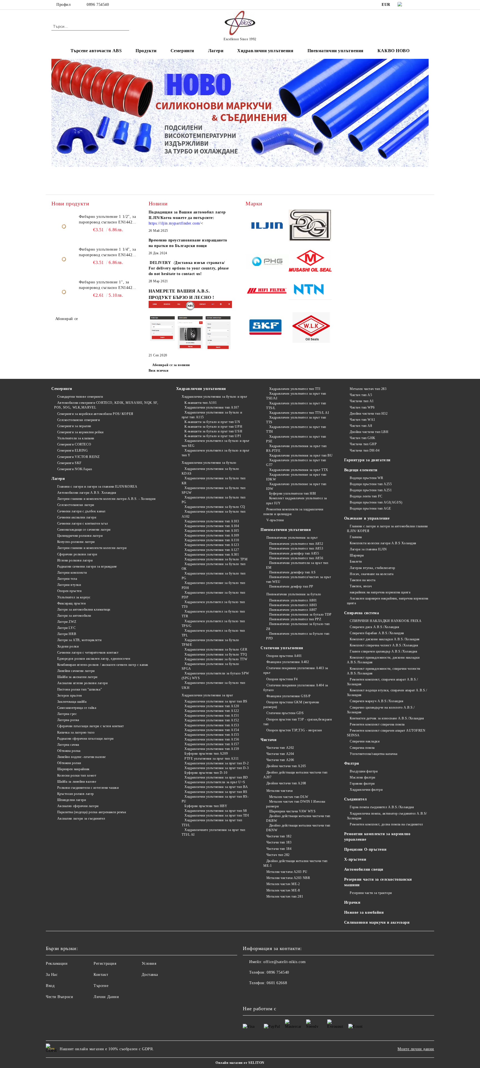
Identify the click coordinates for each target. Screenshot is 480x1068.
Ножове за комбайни (364, 912)
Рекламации (57, 963)
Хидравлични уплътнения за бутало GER (215, 649)
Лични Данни (106, 997)
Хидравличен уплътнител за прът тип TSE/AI (296, 396)
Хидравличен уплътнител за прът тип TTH (296, 429)
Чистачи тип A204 (280, 754)
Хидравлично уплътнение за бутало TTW (215, 659)
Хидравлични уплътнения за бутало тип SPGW (214, 490)
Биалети (356, 561)
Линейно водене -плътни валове (81, 757)
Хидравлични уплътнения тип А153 (211, 725)
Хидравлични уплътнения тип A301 (211, 554)
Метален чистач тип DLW (288, 797)
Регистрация (105, 963)
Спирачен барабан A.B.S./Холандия (377, 633)
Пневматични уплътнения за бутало (293, 594)
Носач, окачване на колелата (371, 574)
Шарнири (357, 555)
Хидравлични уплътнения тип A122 (211, 711)
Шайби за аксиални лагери (77, 677)
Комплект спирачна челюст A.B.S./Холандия (384, 645)
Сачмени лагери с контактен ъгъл (82, 523)
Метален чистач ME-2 (283, 884)
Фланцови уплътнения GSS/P (288, 696)
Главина (356, 537)
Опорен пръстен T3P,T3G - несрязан (294, 730)
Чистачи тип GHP (363, 444)
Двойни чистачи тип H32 (369, 413)
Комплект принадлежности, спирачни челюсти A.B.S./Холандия (384, 671)
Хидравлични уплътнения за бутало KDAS (210, 471)
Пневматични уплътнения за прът (292, 538)
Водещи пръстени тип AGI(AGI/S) (376, 502)
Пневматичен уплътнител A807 (293, 610)
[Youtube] (259, 994)
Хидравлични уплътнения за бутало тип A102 (214, 514)
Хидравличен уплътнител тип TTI (294, 389)
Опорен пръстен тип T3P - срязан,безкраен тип (297, 721)
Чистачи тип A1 (362, 401)
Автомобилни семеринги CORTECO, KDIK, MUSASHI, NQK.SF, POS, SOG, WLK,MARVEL (106, 405)
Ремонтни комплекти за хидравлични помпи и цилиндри (293, 511)
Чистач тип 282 (277, 855)
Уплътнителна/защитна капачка (374, 754)
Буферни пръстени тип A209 (206, 753)
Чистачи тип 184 (278, 849)
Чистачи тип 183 (278, 842)
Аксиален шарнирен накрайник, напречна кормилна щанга (387, 600)
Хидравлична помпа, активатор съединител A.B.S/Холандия (387, 816)
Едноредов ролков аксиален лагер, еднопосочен (93, 659)
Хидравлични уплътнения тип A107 (211, 407)
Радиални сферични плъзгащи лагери (85, 738)
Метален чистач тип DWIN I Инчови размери (295, 804)
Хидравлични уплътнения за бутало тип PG (214, 499)
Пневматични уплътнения (286, 530)
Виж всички (159, 370)
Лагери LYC (66, 628)
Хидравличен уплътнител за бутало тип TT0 (213, 604)
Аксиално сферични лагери (78, 806)
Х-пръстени (355, 859)
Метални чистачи (279, 791)
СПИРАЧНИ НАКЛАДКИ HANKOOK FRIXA (385, 621)
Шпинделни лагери (71, 800)
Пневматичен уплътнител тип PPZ (295, 619)
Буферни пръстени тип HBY (205, 806)
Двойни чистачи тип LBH (369, 432)
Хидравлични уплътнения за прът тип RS (216, 792)
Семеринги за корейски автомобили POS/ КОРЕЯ (95, 414)
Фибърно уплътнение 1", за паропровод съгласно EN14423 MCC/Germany (106, 285)
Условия (149, 963)
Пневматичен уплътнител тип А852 (296, 544)
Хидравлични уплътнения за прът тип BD (216, 777)
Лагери (58, 479)
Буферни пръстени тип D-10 (205, 773)
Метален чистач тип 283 (368, 389)
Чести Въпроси (59, 997)
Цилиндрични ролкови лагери (79, 536)
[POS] (267, 262)
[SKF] (267, 328)
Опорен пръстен (69, 591)
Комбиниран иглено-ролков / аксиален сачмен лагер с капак (102, 665)
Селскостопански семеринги (78, 420)
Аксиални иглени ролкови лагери (82, 683)
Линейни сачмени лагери (76, 671)
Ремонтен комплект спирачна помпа (377, 724)
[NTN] (310, 292)
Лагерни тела (67, 579)
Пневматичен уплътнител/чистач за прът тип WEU (298, 579)
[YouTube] (425, 5)
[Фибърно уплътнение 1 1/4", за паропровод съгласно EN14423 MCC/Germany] (63, 259)
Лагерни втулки (69, 585)
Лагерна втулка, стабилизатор (372, 568)
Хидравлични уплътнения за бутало (209, 463)
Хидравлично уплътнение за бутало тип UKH (213, 685)
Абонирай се (66, 319)
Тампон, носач (361, 586)
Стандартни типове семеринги (80, 397)
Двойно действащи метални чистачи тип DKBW (298, 818)
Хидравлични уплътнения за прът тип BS (216, 701)
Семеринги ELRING (72, 450)
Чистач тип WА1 (362, 420)
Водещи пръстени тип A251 (371, 490)
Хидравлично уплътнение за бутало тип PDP (213, 595)
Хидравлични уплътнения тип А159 (211, 749)
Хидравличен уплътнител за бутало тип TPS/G (213, 623)
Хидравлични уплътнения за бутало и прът (214, 397)
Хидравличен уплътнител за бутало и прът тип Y (215, 453)
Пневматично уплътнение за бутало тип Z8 (298, 626)
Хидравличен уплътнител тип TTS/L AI (299, 413)
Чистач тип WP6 (362, 407)
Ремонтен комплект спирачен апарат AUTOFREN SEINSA (386, 733)
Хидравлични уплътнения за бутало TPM (216, 559)
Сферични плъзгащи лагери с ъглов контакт (90, 726)
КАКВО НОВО (394, 50)
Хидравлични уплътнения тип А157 (211, 744)
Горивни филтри (362, 783)
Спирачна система (361, 613)
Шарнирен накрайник (73, 769)
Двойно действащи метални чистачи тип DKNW (298, 827)
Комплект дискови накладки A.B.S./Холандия (385, 639)
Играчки (352, 902)
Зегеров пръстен (69, 695)
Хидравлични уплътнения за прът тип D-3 (216, 768)
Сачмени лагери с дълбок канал (81, 511)
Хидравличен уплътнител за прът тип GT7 (296, 462)
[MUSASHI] (310, 262)
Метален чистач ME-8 (283, 890)
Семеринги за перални (74, 426)
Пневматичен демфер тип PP (291, 586)
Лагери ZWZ (66, 622)
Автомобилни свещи (364, 869)
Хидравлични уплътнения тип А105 (211, 531)
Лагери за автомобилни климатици (83, 609)
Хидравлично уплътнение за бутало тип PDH (213, 585)
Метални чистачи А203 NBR (288, 878)
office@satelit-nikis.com (284, 962)
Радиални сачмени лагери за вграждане (87, 566)
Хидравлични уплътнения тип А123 (211, 545)
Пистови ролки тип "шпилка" (79, 689)
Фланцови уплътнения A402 (287, 662)
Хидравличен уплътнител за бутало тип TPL (213, 633)
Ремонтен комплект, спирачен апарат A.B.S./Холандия (382, 681)
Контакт (101, 975)
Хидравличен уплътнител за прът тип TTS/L (296, 405)
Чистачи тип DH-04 (365, 450)
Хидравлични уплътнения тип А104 (211, 526)
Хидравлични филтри (366, 790)
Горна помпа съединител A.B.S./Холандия (382, 807)
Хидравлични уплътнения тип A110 (211, 540)
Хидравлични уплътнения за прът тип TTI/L (212, 822)
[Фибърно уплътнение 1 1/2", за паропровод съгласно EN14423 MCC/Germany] (63, 226)
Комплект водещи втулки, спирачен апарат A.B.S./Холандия (387, 692)
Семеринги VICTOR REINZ (78, 457)
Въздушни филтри (364, 771)
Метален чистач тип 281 (284, 896)
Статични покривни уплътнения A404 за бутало (295, 687)
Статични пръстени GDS (285, 713)
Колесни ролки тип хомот (76, 775)
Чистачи (268, 740)
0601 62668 (277, 983)
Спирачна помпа (362, 748)
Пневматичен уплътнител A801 (293, 600)
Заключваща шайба (72, 702)
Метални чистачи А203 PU (286, 872)
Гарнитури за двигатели (367, 460)
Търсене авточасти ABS (96, 50)
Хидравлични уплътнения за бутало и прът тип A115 (212, 414)
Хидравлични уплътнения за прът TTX (298, 470)
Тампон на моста (362, 580)
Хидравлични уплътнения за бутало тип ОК (214, 566)
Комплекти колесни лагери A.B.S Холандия (383, 543)
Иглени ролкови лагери (74, 560)
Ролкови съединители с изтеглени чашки (88, 788)
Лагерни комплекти (72, 573)
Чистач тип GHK (363, 438)
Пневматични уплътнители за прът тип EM (297, 565)
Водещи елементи (361, 470)
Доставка (150, 975)
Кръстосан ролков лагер (75, 794)
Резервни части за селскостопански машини (378, 882)
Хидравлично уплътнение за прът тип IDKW (296, 477)
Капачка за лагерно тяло (75, 732)
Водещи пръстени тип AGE (370, 508)
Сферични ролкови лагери (77, 554)
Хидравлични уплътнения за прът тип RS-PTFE (296, 448)
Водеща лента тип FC (366, 496)
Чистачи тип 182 (278, 836)
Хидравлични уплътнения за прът (207, 695)
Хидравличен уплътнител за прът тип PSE (296, 439)
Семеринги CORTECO (74, 444)
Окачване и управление (367, 518)
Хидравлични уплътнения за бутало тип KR (214, 480)
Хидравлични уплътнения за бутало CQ (214, 507)
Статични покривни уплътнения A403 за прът (295, 670)
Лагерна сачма (68, 745)
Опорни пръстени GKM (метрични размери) (291, 704)
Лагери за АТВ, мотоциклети (79, 640)
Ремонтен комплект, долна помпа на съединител (386, 824)
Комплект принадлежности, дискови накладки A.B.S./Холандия (383, 660)
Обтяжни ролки (69, 763)
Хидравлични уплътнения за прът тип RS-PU (215, 799)
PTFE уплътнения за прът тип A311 (211, 758)
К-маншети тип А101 (200, 403)
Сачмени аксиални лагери (76, 517)
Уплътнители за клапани (75, 438)
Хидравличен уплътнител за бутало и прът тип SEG (215, 443)
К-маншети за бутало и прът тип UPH (213, 427)
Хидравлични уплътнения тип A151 (211, 715)
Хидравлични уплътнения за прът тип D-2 (216, 763)
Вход (50, 986)
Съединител (355, 799)
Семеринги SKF (69, 463)
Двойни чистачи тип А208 (286, 783)
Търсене (101, 986)
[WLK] (310, 328)
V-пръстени (275, 520)
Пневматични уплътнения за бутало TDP (300, 614)
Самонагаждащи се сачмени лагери (84, 530)
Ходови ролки (68, 646)
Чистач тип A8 (361, 426)
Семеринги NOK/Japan (74, 469)
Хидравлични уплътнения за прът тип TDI (216, 815)
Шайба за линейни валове (76, 782)
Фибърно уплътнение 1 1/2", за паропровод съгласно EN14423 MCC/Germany (107, 220)
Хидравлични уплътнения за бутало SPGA (210, 666)
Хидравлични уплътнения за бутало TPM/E (210, 642)
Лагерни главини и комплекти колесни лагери (91, 548)
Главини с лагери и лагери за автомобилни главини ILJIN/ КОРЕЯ (387, 528)
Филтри (351, 763)
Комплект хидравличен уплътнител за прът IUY (296, 500)
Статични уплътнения (282, 648)
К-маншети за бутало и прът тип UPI (212, 436)
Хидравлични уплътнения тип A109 (211, 535)
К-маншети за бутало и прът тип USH (213, 431)
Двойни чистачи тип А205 (286, 766)
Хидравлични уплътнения (201, 389)
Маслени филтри (362, 777)
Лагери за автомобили (74, 616)
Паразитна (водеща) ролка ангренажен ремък (91, 812)
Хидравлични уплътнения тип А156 (211, 739)
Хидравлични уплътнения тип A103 (211, 521)
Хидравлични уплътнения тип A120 (211, 706)
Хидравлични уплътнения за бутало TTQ (215, 654)
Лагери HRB (66, 634)
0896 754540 (98, 4)
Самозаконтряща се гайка (76, 708)
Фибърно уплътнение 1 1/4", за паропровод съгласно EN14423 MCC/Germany (107, 252)
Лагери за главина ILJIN (368, 549)
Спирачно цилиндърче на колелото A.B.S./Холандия (381, 710)
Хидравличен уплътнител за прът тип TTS (296, 419)
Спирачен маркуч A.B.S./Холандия (376, 701)
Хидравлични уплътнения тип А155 (211, 735)
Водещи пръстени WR (366, 478)
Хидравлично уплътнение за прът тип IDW (296, 486)
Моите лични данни (416, 1049)
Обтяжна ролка (69, 751)
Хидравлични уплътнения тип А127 (211, 550)
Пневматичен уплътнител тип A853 (296, 548)
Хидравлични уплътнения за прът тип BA (216, 787)
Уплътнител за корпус (74, 597)
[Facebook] (417, 5)
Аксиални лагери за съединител (81, 818)
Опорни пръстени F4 (282, 679)
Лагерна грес (67, 714)
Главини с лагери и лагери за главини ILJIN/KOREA (97, 486)
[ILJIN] (267, 226)
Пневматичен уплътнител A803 (293, 605)
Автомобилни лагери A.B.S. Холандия (86, 493)
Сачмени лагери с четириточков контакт (87, 652)
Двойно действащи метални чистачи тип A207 (295, 774)
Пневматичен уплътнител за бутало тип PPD (297, 636)
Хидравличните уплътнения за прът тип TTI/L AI (213, 832)
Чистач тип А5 (361, 395)
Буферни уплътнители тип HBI (292, 493)
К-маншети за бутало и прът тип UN (212, 422)
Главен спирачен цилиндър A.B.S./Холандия (383, 651)
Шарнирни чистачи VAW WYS (292, 811)
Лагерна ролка (68, 720)
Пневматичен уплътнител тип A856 (296, 558)
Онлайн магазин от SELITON (240, 1063)
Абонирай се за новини (171, 365)
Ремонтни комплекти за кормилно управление (377, 837)
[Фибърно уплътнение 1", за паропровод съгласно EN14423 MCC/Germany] (63, 291)
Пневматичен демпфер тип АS (292, 572)
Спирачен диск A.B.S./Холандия (374, 627)
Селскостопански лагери (75, 505)
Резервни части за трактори (371, 893)
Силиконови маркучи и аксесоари (377, 922)
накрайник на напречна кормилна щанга (380, 592)
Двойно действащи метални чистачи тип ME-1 (295, 863)
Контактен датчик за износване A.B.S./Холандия (387, 718)
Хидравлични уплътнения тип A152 (211, 720)
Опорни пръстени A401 (284, 656)
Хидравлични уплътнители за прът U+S (214, 782)
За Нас (52, 975)
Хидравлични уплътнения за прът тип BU (300, 455)
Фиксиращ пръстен (71, 603)
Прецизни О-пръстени (365, 849)
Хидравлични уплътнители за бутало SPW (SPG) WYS (215, 675)
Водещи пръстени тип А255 (371, 484)
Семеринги (61, 389)
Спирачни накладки (365, 741)
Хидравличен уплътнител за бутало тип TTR (213, 613)
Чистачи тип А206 (280, 760)
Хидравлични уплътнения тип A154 (211, 730)
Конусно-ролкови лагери (76, 542)
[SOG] (310, 226)
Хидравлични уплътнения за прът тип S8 (215, 811)
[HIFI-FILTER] (267, 291)
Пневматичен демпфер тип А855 (294, 553)
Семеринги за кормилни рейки (80, 432)
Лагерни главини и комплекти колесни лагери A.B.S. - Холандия (106, 499)
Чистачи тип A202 (280, 748)
